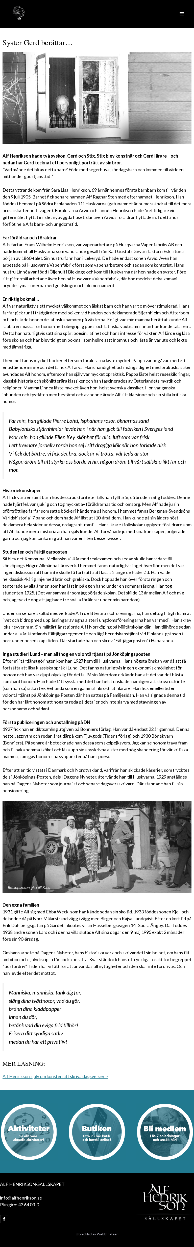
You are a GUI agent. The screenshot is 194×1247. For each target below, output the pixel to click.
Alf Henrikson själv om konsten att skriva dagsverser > (55, 1076)
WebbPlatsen (107, 1234)
